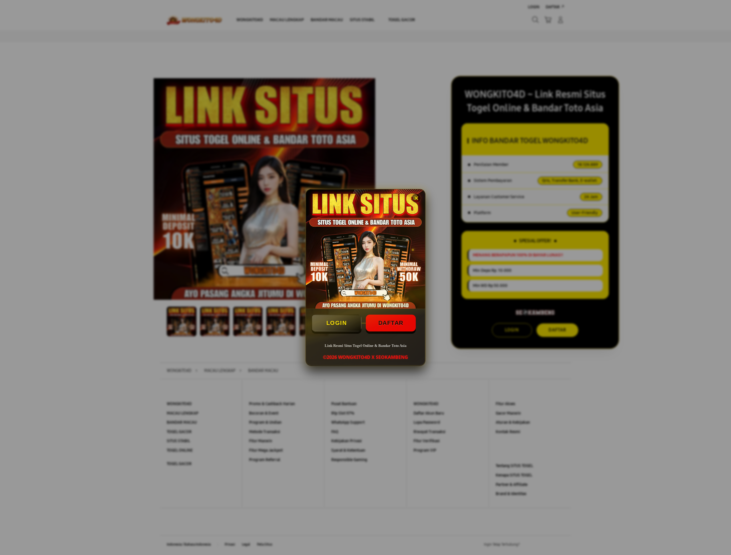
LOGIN (336, 323)
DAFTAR (390, 323)
